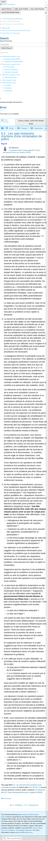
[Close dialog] (1, 110)
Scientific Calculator (11, 72)
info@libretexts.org (25, 832)
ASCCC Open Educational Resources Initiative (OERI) (22, 792)
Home (11, 128)
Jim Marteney (40, 790)
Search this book (6, 41)
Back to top (5, 798)
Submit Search (6, 48)
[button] (7, 88)
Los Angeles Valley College (18, 150)
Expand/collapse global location (45, 127)
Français (23, 128)
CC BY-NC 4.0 (35, 787)
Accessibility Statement (24, 830)
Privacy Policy (37, 828)
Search (4, 838)
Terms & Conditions (8, 830)
